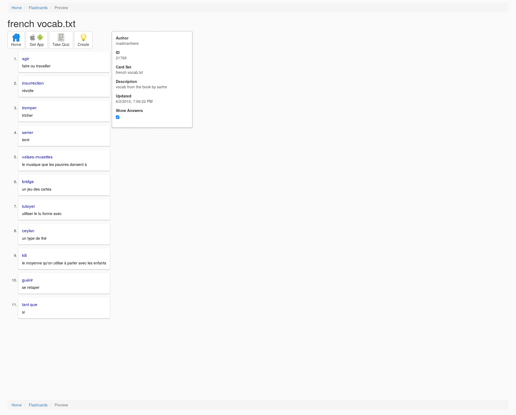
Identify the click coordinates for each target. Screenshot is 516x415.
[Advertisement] (155, 180)
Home (17, 7)
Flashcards (38, 7)
